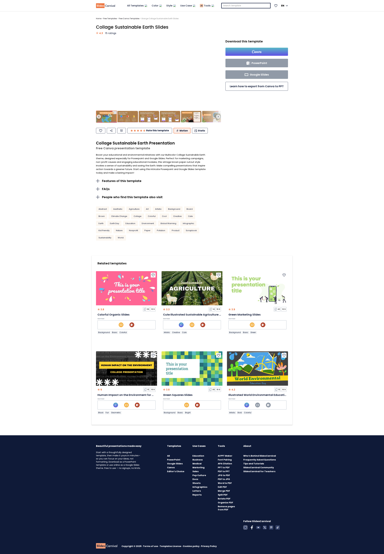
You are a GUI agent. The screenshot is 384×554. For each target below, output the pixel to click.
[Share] (111, 130)
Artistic (158, 209)
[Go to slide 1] (106, 117)
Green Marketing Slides (244, 314)
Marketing (198, 467)
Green (253, 332)
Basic (114, 332)
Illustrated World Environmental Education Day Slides (265, 395)
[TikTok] (278, 527)
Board (190, 209)
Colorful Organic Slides (113, 314)
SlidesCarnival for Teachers (259, 471)
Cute (190, 216)
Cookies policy (191, 546)
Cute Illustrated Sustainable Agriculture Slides (195, 314)
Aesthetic (117, 209)
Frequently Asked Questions (259, 459)
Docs (195, 479)
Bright (187, 412)
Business (197, 459)
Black (100, 412)
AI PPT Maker (225, 455)
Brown (102, 216)
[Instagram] (245, 527)
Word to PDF (225, 483)
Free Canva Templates (129, 18)
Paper (147, 230)
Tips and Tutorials (253, 463)
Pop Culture (199, 475)
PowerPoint (173, 459)
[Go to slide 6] (212, 117)
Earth (101, 223)
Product (175, 230)
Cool (164, 216)
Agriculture (134, 209)
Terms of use (151, 546)
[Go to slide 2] (127, 117)
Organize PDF (225, 502)
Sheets (196, 483)
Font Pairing (225, 459)
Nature (119, 230)
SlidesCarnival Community (258, 467)
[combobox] (246, 5)
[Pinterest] (271, 527)
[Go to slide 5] (191, 117)
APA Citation (225, 463)
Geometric (116, 412)
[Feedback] (121, 130)
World (121, 237)
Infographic (188, 223)
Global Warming (168, 223)
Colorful (152, 216)
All (168, 455)
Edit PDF (222, 486)
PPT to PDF (224, 467)
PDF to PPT (224, 471)
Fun (107, 412)
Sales (195, 471)
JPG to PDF (224, 475)
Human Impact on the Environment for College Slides (134, 395)
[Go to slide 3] (148, 117)
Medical (196, 463)
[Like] (100, 130)
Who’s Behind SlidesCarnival (259, 455)
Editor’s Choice (175, 471)
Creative (177, 216)
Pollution (161, 230)
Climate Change (119, 216)
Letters (196, 490)
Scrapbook (191, 230)
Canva (171, 467)
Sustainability (105, 237)
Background (174, 209)
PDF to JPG (224, 479)
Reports (197, 494)
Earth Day (114, 223)
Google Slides (175, 463)
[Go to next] (218, 117)
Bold (240, 412)
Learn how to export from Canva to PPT (257, 86)
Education (130, 223)
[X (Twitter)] (265, 527)
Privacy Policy (209, 546)
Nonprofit (133, 230)
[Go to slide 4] (170, 117)
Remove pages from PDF (226, 508)
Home (98, 18)
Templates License (171, 546)
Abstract (103, 209)
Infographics (199, 486)
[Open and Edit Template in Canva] (256, 52)
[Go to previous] (99, 117)
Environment (148, 223)
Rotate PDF (224, 498)
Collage (137, 216)
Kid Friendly (104, 230)
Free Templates (110, 18)
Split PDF (223, 494)
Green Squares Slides (177, 395)
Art (147, 209)
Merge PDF (224, 490)
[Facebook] (252, 527)
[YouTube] (258, 527)
